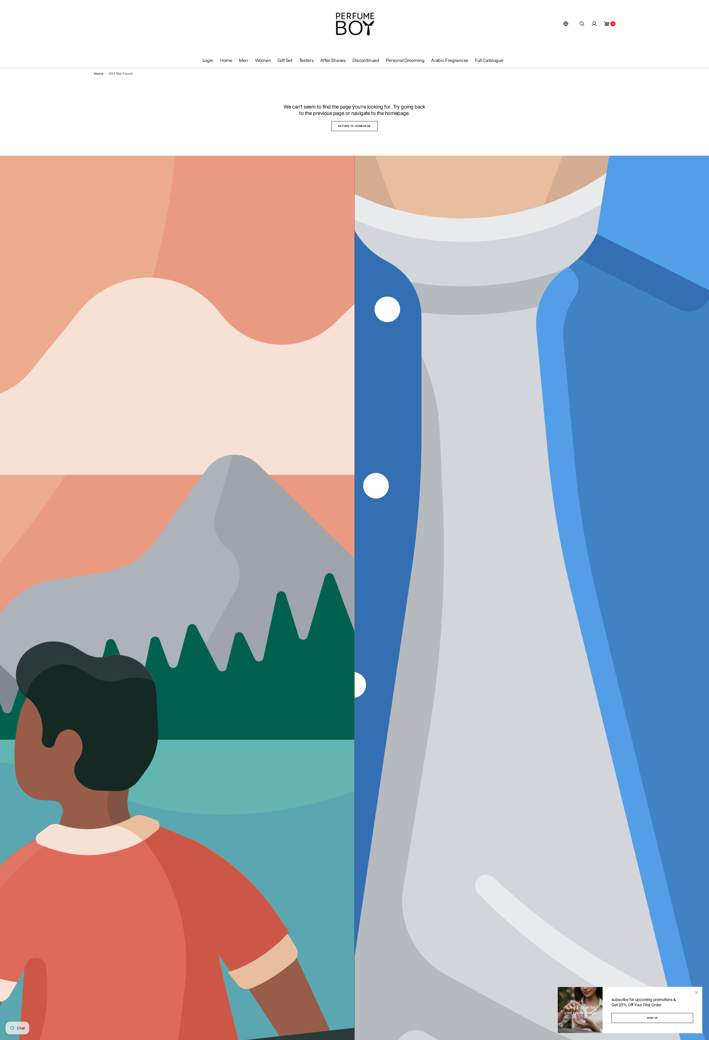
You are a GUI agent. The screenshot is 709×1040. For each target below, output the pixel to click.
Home (98, 73)
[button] (566, 23)
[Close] (696, 992)
